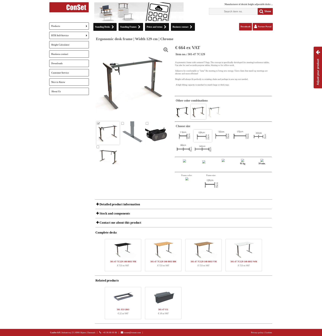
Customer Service (60, 72)
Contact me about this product (120, 222)
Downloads (57, 63)
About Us (56, 91)
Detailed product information (119, 204)
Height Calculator (60, 44)
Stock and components (114, 213)
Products (70, 27)
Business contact (59, 54)
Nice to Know (58, 82)
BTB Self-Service (70, 36)
